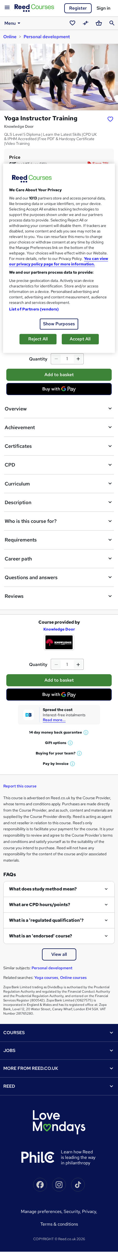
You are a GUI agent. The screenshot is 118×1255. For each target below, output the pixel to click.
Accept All (80, 339)
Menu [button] (10, 23)
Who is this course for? (31, 521)
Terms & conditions (59, 1224)
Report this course (19, 786)
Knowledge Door (59, 629)
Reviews (14, 596)
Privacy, (89, 1211)
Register (78, 8)
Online (9, 37)
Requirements (21, 540)
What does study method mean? (43, 889)
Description (18, 502)
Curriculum (17, 484)
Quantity (38, 359)
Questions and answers (31, 577)
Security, (73, 1211)
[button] (86, 732)
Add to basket (59, 374)
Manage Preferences (41, 1211)
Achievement (20, 427)
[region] (59, 258)
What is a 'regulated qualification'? (46, 920)
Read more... (54, 719)
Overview (16, 409)
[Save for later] (110, 119)
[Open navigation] (7, 7)
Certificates (18, 446)
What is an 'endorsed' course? (40, 936)
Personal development (47, 37)
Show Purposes (59, 324)
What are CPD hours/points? (39, 904)
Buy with (60, 390)
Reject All (38, 339)
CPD (10, 465)
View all (59, 954)
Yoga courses (46, 977)
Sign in (103, 8)
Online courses (73, 977)
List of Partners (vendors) (34, 309)
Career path (18, 559)
